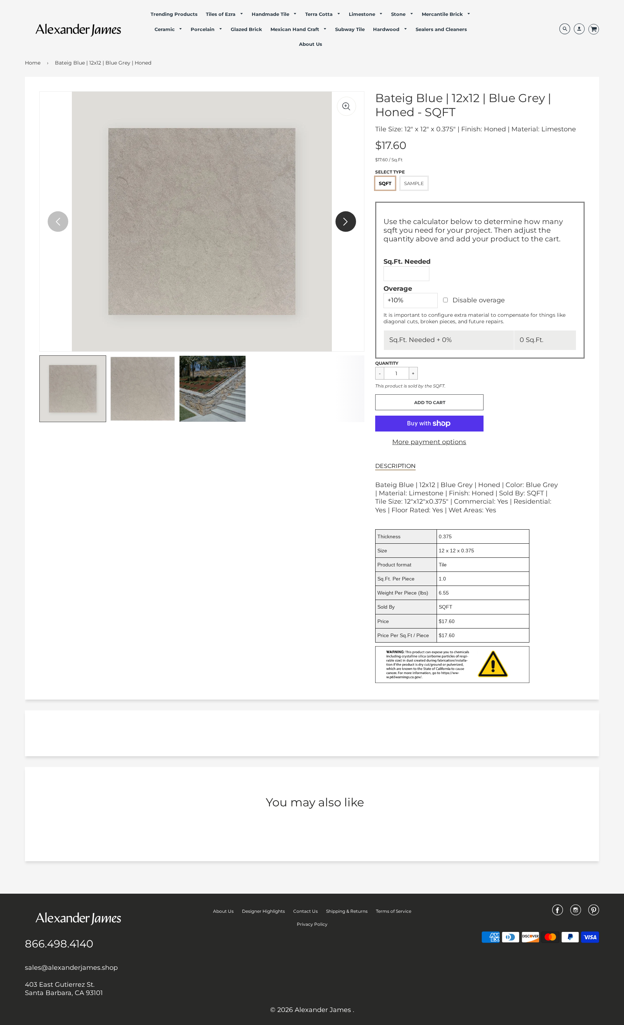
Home (32, 63)
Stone (399, 14)
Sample (414, 183)
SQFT (385, 183)
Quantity (386, 363)
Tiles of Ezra (221, 14)
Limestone (363, 14)
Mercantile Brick (443, 14)
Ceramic (165, 29)
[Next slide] (345, 221)
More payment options (429, 442)
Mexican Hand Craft (295, 29)
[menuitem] (174, 14)
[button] (429, 402)
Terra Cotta (319, 14)
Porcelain (203, 29)
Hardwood (387, 29)
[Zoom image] (346, 106)
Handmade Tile (271, 14)
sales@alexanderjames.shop (71, 968)
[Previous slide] (58, 221)
